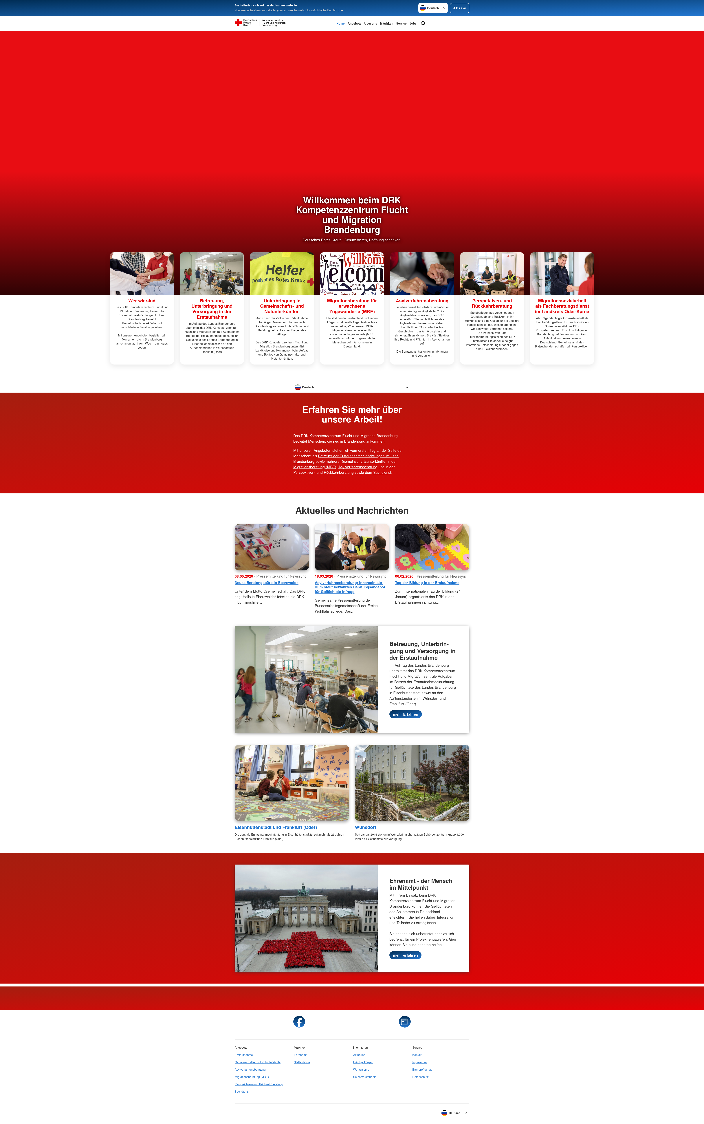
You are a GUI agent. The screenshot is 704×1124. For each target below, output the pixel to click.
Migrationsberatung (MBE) (314, 466)
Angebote (354, 23)
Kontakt (417, 1055)
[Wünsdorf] (412, 783)
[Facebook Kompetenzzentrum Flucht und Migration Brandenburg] (299, 1022)
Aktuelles (359, 1055)
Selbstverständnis (364, 1077)
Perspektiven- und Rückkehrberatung (259, 1084)
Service (401, 23)
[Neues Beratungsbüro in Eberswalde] (272, 547)
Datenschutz (420, 1077)
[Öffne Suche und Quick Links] (423, 23)
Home (340, 23)
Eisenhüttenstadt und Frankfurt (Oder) (276, 827)
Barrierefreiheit (422, 1069)
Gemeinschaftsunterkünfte (363, 461)
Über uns (370, 23)
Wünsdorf (365, 827)
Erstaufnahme (244, 1055)
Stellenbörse (302, 1062)
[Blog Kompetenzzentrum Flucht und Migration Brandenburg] (405, 1022)
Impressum (419, 1062)
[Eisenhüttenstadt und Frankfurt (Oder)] (292, 783)
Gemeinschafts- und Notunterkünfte (257, 1062)
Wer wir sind (361, 1069)
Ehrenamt (300, 1055)
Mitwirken (386, 23)
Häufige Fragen (363, 1062)
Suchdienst (382, 472)
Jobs (413, 23)
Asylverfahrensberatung (357, 466)
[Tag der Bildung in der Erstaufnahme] (432, 547)
